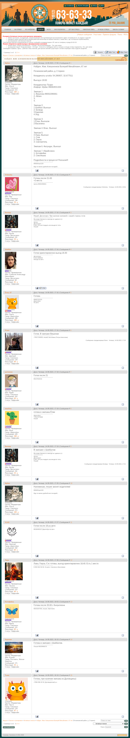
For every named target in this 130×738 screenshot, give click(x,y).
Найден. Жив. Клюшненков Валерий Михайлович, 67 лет (54, 55)
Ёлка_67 (8, 293)
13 (71, 602)
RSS (125, 35)
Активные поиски (29, 55)
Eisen (7, 330)
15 (71, 675)
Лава (7, 560)
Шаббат (8, 249)
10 (71, 483)
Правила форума (109, 35)
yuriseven (9, 372)
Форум (5, 55)
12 (71, 560)
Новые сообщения (85, 35)
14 (71, 639)
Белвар (8, 213)
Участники (97, 35)
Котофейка (9, 602)
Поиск (120, 35)
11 (71, 522)
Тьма (7, 675)
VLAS (7, 522)
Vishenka (8, 175)
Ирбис (7, 63)
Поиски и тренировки (15, 55)
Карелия (8, 639)
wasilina (8, 409)
